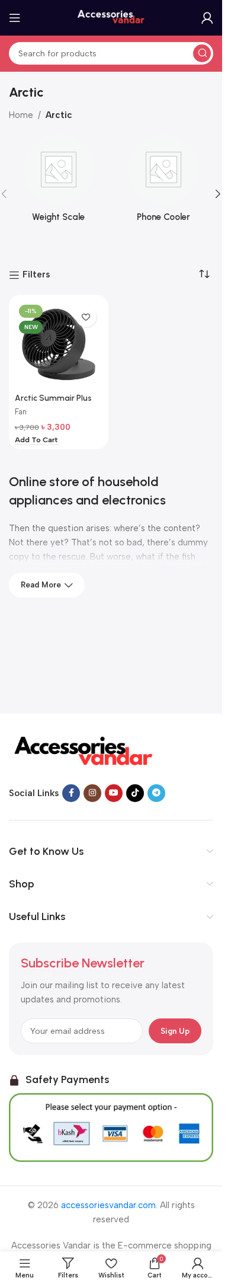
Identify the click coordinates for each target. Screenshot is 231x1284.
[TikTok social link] (135, 793)
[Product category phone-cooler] (164, 181)
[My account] (207, 18)
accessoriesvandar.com (108, 1205)
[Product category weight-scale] (58, 181)
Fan (21, 411)
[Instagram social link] (92, 793)
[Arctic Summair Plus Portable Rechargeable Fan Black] (58, 344)
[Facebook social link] (71, 793)
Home (21, 115)
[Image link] (83, 751)
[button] (218, 194)
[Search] (202, 53)
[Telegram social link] (156, 793)
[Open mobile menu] (15, 18)
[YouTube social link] (114, 793)
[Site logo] (111, 17)
